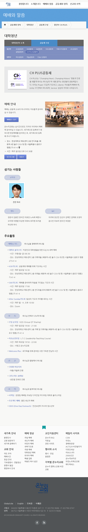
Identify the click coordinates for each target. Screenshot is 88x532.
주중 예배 (28, 449)
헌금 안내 (7, 459)
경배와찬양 (70, 444)
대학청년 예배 (30, 452)
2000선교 (70, 455)
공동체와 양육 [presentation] (61, 4)
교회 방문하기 (9, 441)
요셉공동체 (19, 49)
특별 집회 (28, 458)
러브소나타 (70, 452)
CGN (68, 438)
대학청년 (30, 25)
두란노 (68, 441)
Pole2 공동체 (42, 57)
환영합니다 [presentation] (24, 4)
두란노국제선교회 (72, 461)
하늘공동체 (30, 57)
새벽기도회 (29, 447)
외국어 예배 (29, 455)
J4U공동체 (73, 49)
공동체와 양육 (15, 25)
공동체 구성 (43, 25)
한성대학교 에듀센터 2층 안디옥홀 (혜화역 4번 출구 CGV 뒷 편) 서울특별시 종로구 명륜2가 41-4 (24, 144)
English (20, 503)
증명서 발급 (8, 465)
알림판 (47, 456)
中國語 (38, 503)
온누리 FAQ (49, 438)
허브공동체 (19, 57)
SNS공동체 (49, 49)
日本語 (29, 503)
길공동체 (39, 49)
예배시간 (7, 456)
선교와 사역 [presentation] (75, 4)
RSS (44, 522)
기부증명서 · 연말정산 (12, 462)
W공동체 (30, 49)
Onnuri (44, 490)
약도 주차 (7, 453)
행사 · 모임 (49, 453)
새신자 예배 (29, 441)
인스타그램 (10, 157)
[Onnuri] (8, 3)
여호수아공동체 (61, 49)
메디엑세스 (70, 464)
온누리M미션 (71, 458)
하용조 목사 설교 (31, 461)
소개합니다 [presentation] (36, 4)
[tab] (24, 5)
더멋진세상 (70, 449)
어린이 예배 (29, 444)
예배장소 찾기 (11, 120)
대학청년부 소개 (18, 43)
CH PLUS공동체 (32, 52)
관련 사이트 (49, 444)
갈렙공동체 (19, 52)
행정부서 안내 (9, 468)
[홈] (5, 23)
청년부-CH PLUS (60, 25)
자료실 (47, 441)
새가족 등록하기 (10, 444)
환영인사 (7, 438)
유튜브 (21, 157)
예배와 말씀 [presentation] (48, 4)
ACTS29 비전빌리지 (74, 447)
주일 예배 (28, 438)
